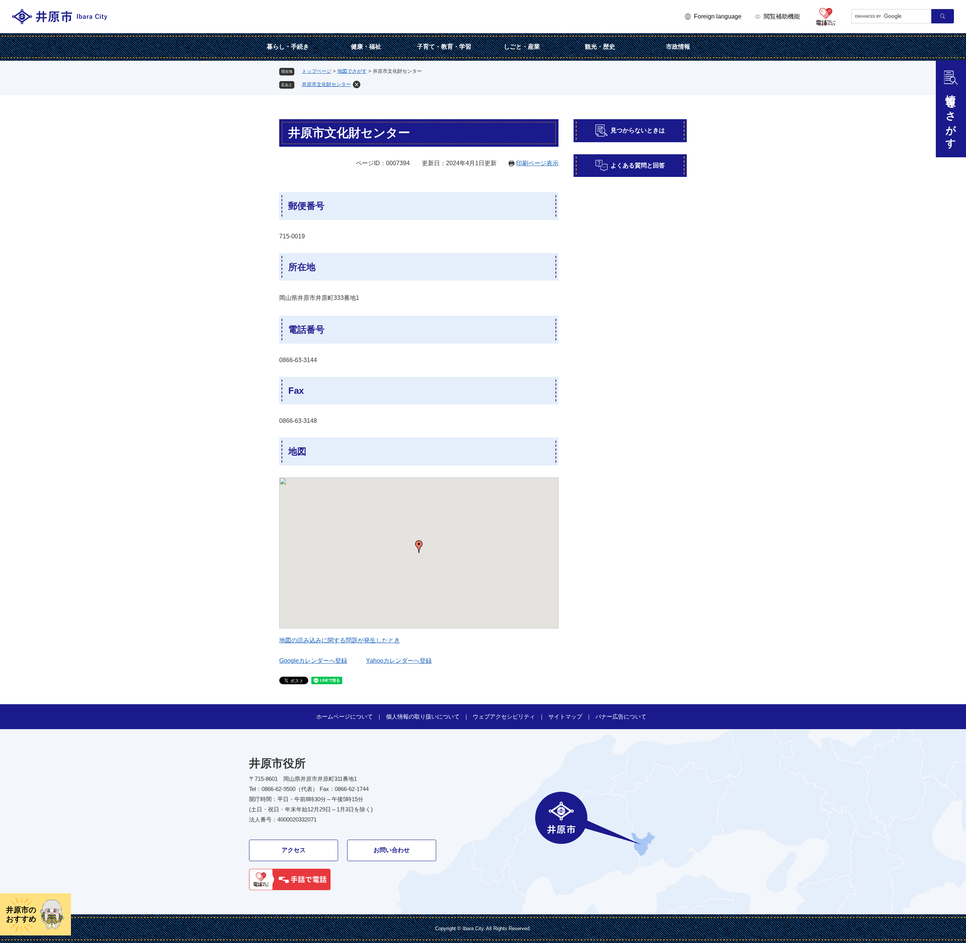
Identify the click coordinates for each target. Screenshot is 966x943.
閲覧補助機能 (782, 16)
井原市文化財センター (326, 84)
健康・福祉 (366, 46)
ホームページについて (344, 716)
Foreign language (717, 16)
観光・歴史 (600, 46)
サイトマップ (565, 716)
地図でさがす (352, 71)
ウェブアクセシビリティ (504, 716)
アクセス (293, 850)
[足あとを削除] (356, 84)
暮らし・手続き (288, 46)
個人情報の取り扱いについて (423, 716)
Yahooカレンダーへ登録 (399, 660)
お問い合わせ (392, 850)
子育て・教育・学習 (444, 46)
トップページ (316, 71)
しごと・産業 (522, 46)
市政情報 (678, 46)
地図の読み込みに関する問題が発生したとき (339, 640)
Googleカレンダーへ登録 (313, 660)
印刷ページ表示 (537, 163)
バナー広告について (620, 716)
